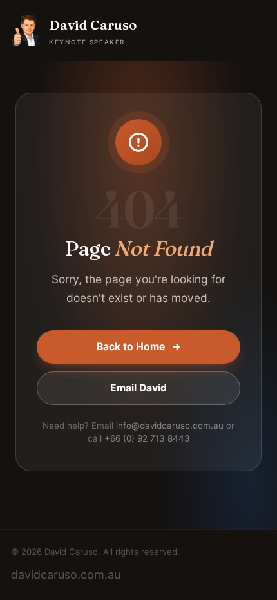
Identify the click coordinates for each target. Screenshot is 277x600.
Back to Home (131, 347)
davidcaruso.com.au (65, 574)
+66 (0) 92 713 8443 (147, 438)
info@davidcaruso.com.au (170, 425)
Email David (138, 388)
